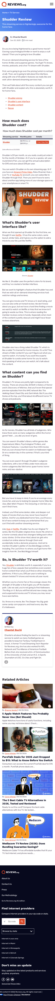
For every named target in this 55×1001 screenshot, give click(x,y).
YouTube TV (17, 175)
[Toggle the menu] (51, 4)
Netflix (19, 235)
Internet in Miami (8, 943)
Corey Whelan (10, 753)
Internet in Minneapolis (11, 948)
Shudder (6, 142)
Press (4, 890)
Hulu (8, 529)
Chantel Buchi (20, 37)
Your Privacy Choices (11, 995)
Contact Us (7, 884)
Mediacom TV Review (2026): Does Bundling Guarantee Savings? (23, 845)
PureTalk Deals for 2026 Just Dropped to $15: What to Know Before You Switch (27, 758)
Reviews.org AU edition (15, 901)
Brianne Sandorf (11, 710)
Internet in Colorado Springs (13, 958)
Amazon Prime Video (23, 172)
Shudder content (15, 105)
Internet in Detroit (9, 953)
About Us (6, 878)
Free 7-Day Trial (42, 142)
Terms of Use (6, 984)
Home (5, 12)
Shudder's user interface (19, 101)
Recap (11, 108)
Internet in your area (10, 939)
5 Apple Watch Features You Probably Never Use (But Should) (25, 715)
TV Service (14, 12)
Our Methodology (9, 895)
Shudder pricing (15, 98)
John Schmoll (10, 840)
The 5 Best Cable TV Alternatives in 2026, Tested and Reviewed (24, 802)
